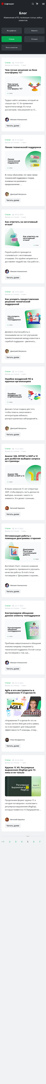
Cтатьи (11, 39)
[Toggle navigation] (33, 4)
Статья (7, 62)
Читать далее (12, 125)
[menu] (43, 4)
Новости (34, 31)
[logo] (7, 4)
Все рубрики (11, 31)
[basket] (37, 4)
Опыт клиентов (11, 47)
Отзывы (34, 39)
